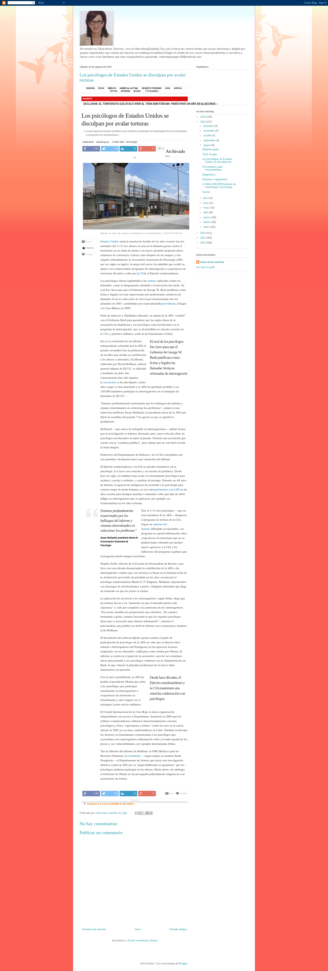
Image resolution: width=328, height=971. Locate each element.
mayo (206, 207)
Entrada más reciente (94, 929)
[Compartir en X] (144, 813)
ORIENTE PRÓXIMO (152, 88)
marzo (207, 217)
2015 (203, 121)
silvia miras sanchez (212, 262)
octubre (207, 135)
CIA (142, 273)
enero (206, 226)
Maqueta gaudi (210, 149)
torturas (152, 280)
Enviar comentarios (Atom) (142, 940)
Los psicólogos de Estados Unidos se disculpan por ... (218, 160)
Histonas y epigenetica (214, 179)
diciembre (209, 126)
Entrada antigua (178, 929)
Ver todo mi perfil (205, 267)
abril (206, 212)
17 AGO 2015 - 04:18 (124, 142)
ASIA (167, 88)
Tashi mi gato (209, 154)
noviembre (209, 130)
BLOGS (136, 91)
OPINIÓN (125, 91)
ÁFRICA (178, 88)
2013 (203, 237)
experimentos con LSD (166, 489)
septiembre (209, 140)
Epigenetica (208, 174)
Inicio (138, 929)
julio (205, 198)
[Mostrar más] (134, 158)
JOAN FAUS (88, 142)
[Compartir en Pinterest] (151, 813)
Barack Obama (167, 303)
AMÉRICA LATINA (129, 88)
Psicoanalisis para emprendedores (212, 168)
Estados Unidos (109, 241)
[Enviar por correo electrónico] (137, 813)
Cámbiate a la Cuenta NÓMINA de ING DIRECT (110, 804)
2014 (203, 233)
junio (206, 202)
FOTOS (113, 91)
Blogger (183, 963)
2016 (203, 116)
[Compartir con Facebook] (147, 813)
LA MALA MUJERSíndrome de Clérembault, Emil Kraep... (219, 186)
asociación (109, 382)
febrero (207, 222)
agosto (207, 145)
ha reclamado (133, 756)
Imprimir (90, 248)
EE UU (101, 88)
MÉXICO (112, 88)
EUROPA (90, 88)
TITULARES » (152, 91)
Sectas (206, 191)
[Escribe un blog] (140, 813)
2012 (203, 242)
